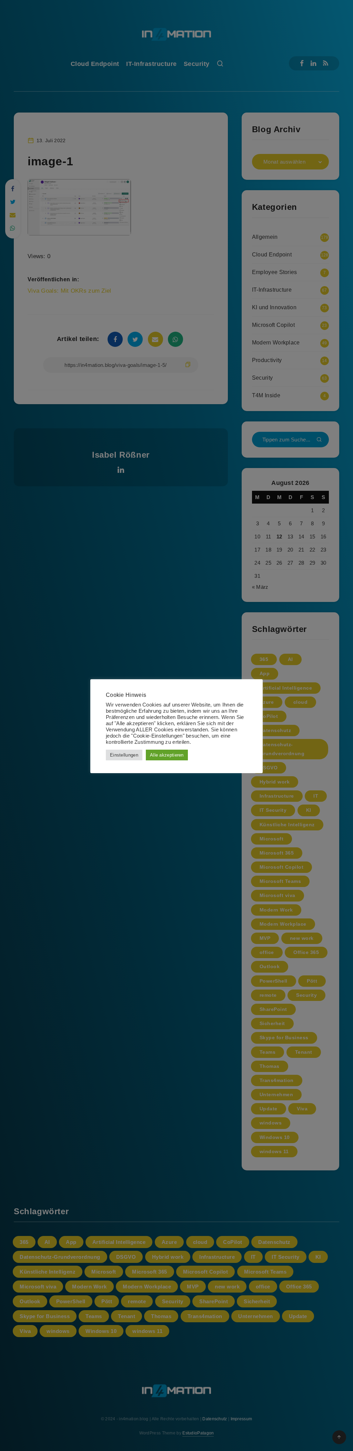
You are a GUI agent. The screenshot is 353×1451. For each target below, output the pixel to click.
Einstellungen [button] (124, 755)
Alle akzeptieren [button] (167, 755)
